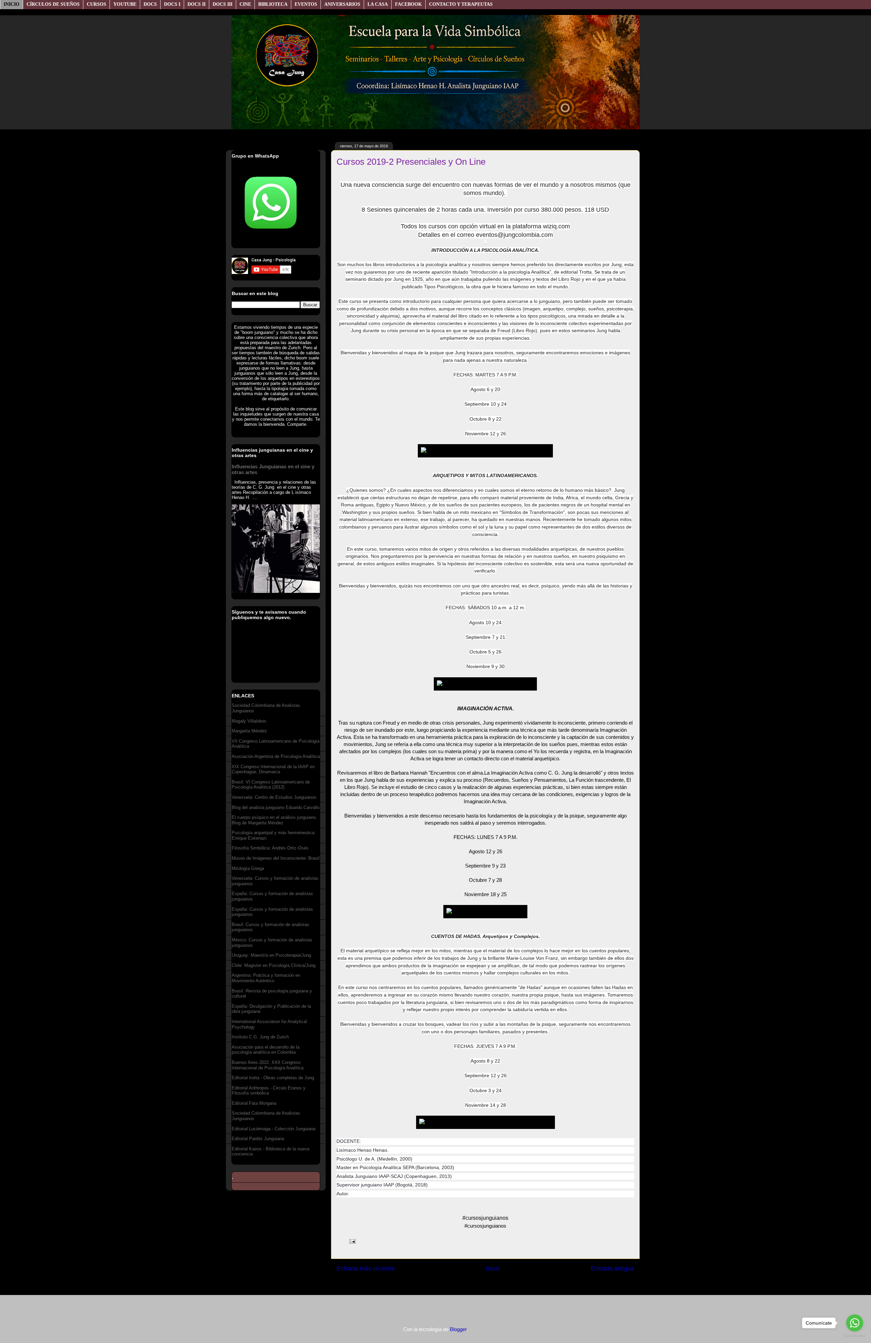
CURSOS (96, 4)
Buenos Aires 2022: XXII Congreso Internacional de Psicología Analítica (267, 1065)
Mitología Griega (248, 868)
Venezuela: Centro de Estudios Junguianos (274, 797)
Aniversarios (342, 4)
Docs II (196, 4)
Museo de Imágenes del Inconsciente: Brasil (275, 858)
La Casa (377, 4)
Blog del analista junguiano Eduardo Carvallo (275, 807)
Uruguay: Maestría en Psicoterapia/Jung (271, 955)
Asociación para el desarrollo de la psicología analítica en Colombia (265, 1050)
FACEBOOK (408, 4)
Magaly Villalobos (249, 721)
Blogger (458, 1329)
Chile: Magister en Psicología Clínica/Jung (273, 965)
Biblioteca (272, 4)
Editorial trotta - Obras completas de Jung (273, 1077)
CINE (245, 4)
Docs (150, 4)
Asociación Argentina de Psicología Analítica (276, 756)
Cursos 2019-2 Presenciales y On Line (411, 162)
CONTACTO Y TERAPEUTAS (461, 4)
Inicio (11, 4)
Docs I (172, 4)
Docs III (222, 4)
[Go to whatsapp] (854, 1322)
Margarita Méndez (249, 730)
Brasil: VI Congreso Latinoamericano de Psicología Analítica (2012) (271, 784)
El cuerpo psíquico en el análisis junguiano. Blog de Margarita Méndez (274, 820)
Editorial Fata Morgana (254, 1103)
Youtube (124, 4)
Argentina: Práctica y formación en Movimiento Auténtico (266, 978)
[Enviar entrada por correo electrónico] (351, 1241)
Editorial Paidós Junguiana (258, 1138)
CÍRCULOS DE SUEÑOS (53, 4)
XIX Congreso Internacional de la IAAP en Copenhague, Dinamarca (273, 769)
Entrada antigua (612, 1268)
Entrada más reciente (365, 1268)
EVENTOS (306, 4)
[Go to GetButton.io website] (855, 1336)
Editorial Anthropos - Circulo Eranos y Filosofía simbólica (269, 1090)
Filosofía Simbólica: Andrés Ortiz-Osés (270, 848)
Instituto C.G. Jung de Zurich (260, 1036)
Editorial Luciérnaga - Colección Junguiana (273, 1128)
